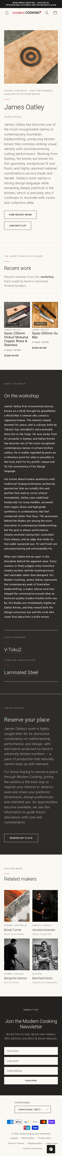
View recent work (20, 214)
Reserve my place (21, 838)
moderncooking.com (29, 1134)
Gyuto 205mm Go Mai (45, 335)
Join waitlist (17, 225)
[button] (7, 13)
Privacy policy (44, 1138)
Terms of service (16, 1143)
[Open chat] (51, 1149)
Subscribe (31, 1080)
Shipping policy (35, 1143)
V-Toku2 (13, 649)
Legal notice (52, 1143)
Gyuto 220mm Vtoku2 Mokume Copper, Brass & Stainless (16, 339)
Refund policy (27, 1138)
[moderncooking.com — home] (27, 13)
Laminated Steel (21, 672)
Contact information (32, 1148)
